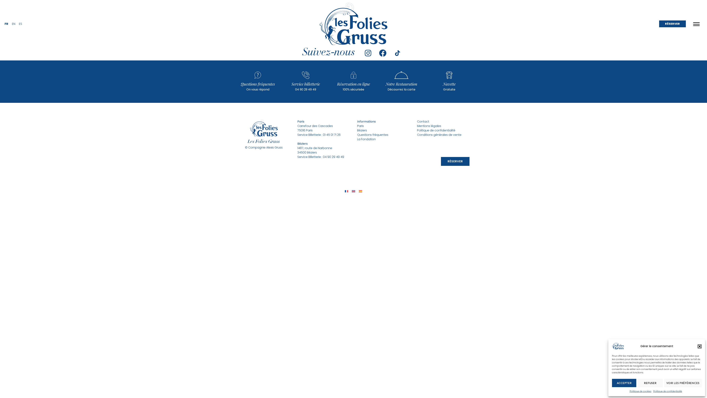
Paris (361, 126)
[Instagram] (368, 53)
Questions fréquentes (258, 83)
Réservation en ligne (353, 83)
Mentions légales (429, 126)
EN (13, 24)
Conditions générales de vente (439, 135)
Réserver (672, 24)
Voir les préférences (682, 383)
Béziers (362, 130)
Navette (449, 83)
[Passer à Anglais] (353, 191)
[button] (699, 346)
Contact (423, 121)
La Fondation (366, 139)
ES (20, 24)
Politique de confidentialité (667, 391)
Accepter (624, 383)
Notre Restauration (401, 83)
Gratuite (449, 89)
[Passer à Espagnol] (360, 191)
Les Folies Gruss (264, 141)
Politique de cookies (640, 391)
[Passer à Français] (346, 191)
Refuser (650, 383)
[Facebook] (382, 53)
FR (6, 24)
